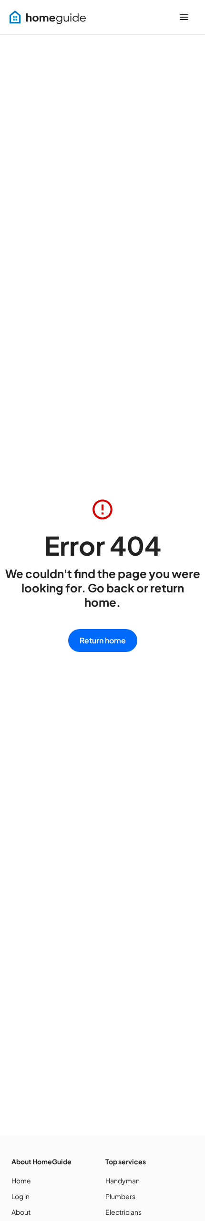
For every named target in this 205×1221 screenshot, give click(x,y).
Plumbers (120, 1196)
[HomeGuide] (48, 17)
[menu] (184, 17)
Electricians (123, 1212)
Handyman (122, 1180)
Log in (20, 1196)
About (21, 1212)
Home (21, 1180)
